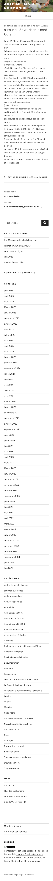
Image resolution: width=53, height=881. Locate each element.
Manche (43, 177)
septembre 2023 (12, 429)
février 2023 (10, 468)
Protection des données (15, 831)
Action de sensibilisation (22, 177)
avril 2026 (9, 296)
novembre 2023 (12, 418)
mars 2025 (9, 351)
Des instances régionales (16, 657)
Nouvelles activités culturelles (18, 718)
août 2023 (9, 435)
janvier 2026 (10, 313)
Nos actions (9, 713)
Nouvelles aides (11, 729)
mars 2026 (9, 301)
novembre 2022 (11, 485)
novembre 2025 (12, 318)
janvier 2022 (10, 535)
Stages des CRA (12, 763)
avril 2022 (9, 518)
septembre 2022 (12, 496)
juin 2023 (8, 446)
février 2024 (10, 401)
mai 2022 (8, 512)
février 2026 (10, 307)
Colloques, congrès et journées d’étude (23, 646)
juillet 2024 (9, 374)
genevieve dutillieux (36, 26)
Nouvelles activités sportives (18, 724)
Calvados (8, 641)
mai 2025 (8, 340)
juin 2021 (8, 568)
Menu (28, 16)
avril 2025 (9, 346)
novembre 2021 (11, 546)
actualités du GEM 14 (14, 618)
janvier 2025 (10, 357)
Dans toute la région (13, 652)
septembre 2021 (12, 557)
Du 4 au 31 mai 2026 (14, 262)
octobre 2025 (10, 324)
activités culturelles (13, 591)
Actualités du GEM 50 (14, 624)
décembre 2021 (11, 540)
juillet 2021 (9, 562)
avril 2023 (9, 457)
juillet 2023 (9, 440)
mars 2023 (9, 462)
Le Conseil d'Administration (17, 685)
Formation (9, 668)
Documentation (11, 663)
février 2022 (10, 529)
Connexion (9, 785)
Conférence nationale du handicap (20, 240)
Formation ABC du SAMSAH (17, 246)
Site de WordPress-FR (15, 802)
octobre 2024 (10, 363)
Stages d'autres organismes (17, 757)
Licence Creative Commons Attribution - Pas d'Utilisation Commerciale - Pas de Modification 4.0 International (25, 857)
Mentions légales (12, 826)
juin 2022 (8, 507)
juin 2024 (8, 379)
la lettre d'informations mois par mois (22, 679)
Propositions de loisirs (15, 746)
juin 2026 (8, 257)
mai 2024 (8, 385)
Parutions (8, 740)
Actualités (9, 607)
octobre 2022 (10, 490)
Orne (6, 735)
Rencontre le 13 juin (13, 251)
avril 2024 (9, 390)
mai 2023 (8, 451)
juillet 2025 (9, 335)
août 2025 (9, 329)
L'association (10, 674)
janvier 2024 (10, 407)
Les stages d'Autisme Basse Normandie (23, 691)
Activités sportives (13, 596)
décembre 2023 (12, 413)
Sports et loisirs (11, 751)
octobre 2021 (10, 551)
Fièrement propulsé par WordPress (19, 874)
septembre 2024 (12, 368)
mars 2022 (9, 524)
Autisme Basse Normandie (19, 6)
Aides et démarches (13, 629)
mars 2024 (9, 396)
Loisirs (7, 696)
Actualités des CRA (13, 613)
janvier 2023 (10, 474)
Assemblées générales (15, 635)
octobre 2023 (10, 424)
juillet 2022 (9, 501)
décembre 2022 (11, 479)
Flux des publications (14, 791)
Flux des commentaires (15, 796)
